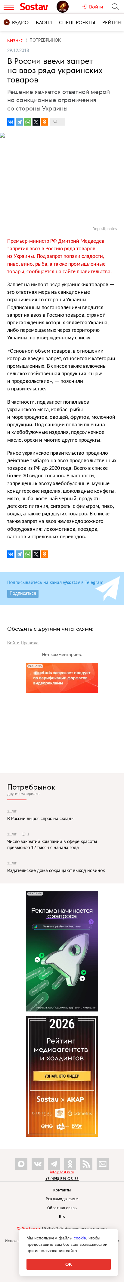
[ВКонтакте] (10, 122)
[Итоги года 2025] (69, 7)
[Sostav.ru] (37, 6)
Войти (13, 643)
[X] (36, 122)
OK (68, 1264)
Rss (62, 1217)
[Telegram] (19, 122)
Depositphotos (104, 229)
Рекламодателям (62, 1199)
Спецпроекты (77, 22)
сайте (69, 272)
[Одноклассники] (44, 122)
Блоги (44, 22)
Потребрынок (31, 787)
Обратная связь (62, 1208)
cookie (80, 1238)
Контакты (62, 1190)
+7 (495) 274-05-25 (62, 1178)
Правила (30, 643)
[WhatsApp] (27, 122)
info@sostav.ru (62, 1172)
